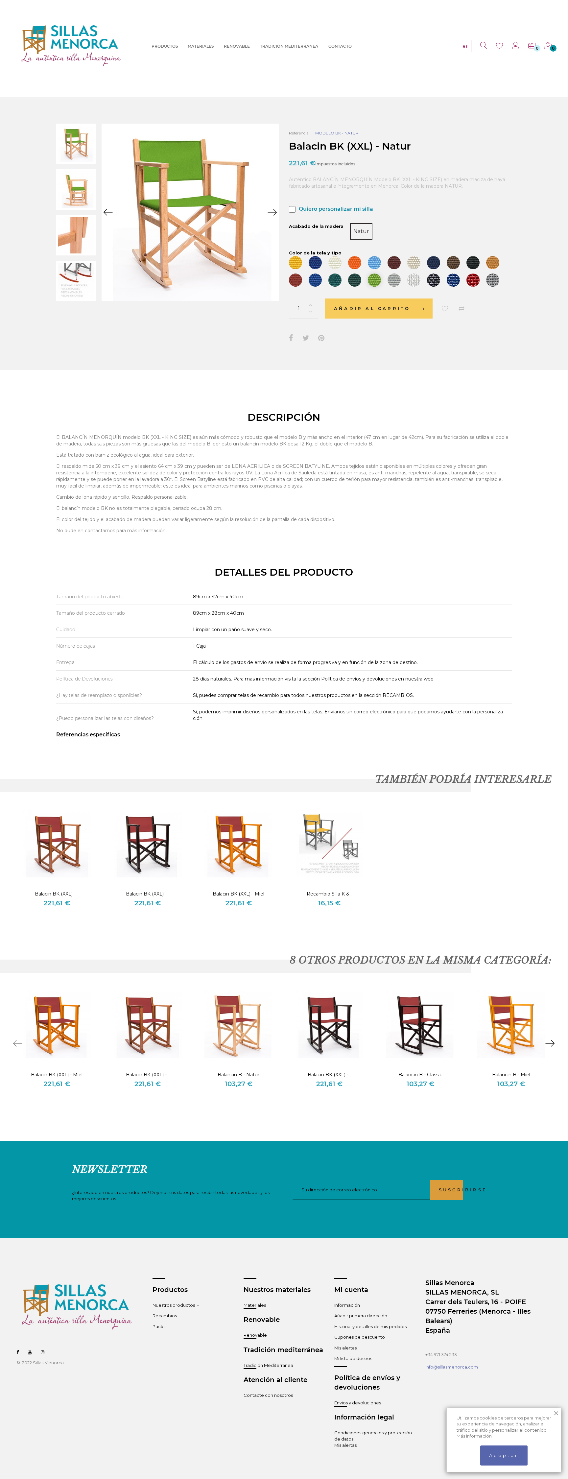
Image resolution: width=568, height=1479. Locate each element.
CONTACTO (340, 46)
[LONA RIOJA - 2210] (295, 280)
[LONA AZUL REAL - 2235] (315, 280)
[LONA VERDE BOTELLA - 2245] (354, 280)
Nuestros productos (174, 1305)
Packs (159, 1326)
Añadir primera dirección (360, 1315)
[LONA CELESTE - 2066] (374, 262)
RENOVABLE (237, 46)
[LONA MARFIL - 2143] (413, 262)
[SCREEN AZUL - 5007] (453, 280)
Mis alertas (345, 1347)
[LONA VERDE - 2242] (335, 280)
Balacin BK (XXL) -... (57, 894)
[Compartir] (291, 338)
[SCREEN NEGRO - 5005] (433, 280)
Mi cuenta (351, 1290)
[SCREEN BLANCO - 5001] (413, 280)
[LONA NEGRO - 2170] (473, 262)
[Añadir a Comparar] (461, 308)
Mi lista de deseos (353, 1358)
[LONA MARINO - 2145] (433, 262)
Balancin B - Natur (238, 1075)
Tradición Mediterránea (268, 1365)
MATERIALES (201, 46)
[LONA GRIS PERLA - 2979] (394, 280)
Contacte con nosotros (268, 1395)
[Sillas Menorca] (71, 46)
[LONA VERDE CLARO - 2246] (374, 280)
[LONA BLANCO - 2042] (335, 262)
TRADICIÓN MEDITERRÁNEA (289, 46)
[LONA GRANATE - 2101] (394, 262)
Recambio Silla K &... (329, 894)
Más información (474, 1436)
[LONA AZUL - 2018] (315, 262)
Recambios (165, 1315)
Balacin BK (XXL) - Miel (238, 894)
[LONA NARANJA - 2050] (354, 262)
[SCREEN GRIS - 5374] (492, 280)
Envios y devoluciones (357, 1402)
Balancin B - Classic (420, 1075)
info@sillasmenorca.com (451, 1367)
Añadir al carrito (374, 308)
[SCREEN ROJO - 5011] (473, 280)
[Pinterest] (321, 338)
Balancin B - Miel (511, 1075)
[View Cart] (547, 46)
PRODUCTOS (165, 46)
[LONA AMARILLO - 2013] (295, 262)
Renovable (255, 1335)
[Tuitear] (305, 338)
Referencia (299, 133)
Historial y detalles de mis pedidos (370, 1326)
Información (347, 1305)
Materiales (255, 1305)
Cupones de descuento (359, 1337)
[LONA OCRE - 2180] (492, 262)
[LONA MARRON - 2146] (453, 262)
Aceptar (503, 1455)
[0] (530, 46)
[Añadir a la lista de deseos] (445, 308)
